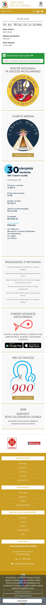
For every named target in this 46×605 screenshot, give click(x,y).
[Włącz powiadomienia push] (34, 11)
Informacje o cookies (23, 595)
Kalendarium (23, 468)
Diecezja (20, 4)
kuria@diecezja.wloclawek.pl (24, 564)
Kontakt (23, 501)
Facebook (23, 518)
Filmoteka (23, 472)
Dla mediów (23, 493)
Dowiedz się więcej (23, 155)
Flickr (23, 534)
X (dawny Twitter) (23, 530)
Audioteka (23, 476)
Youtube (23, 522)
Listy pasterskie (23, 480)
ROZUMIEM (22, 601)
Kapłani (23, 19)
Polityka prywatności (23, 505)
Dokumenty (23, 497)
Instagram (23, 526)
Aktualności (23, 463)
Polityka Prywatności (23, 591)
